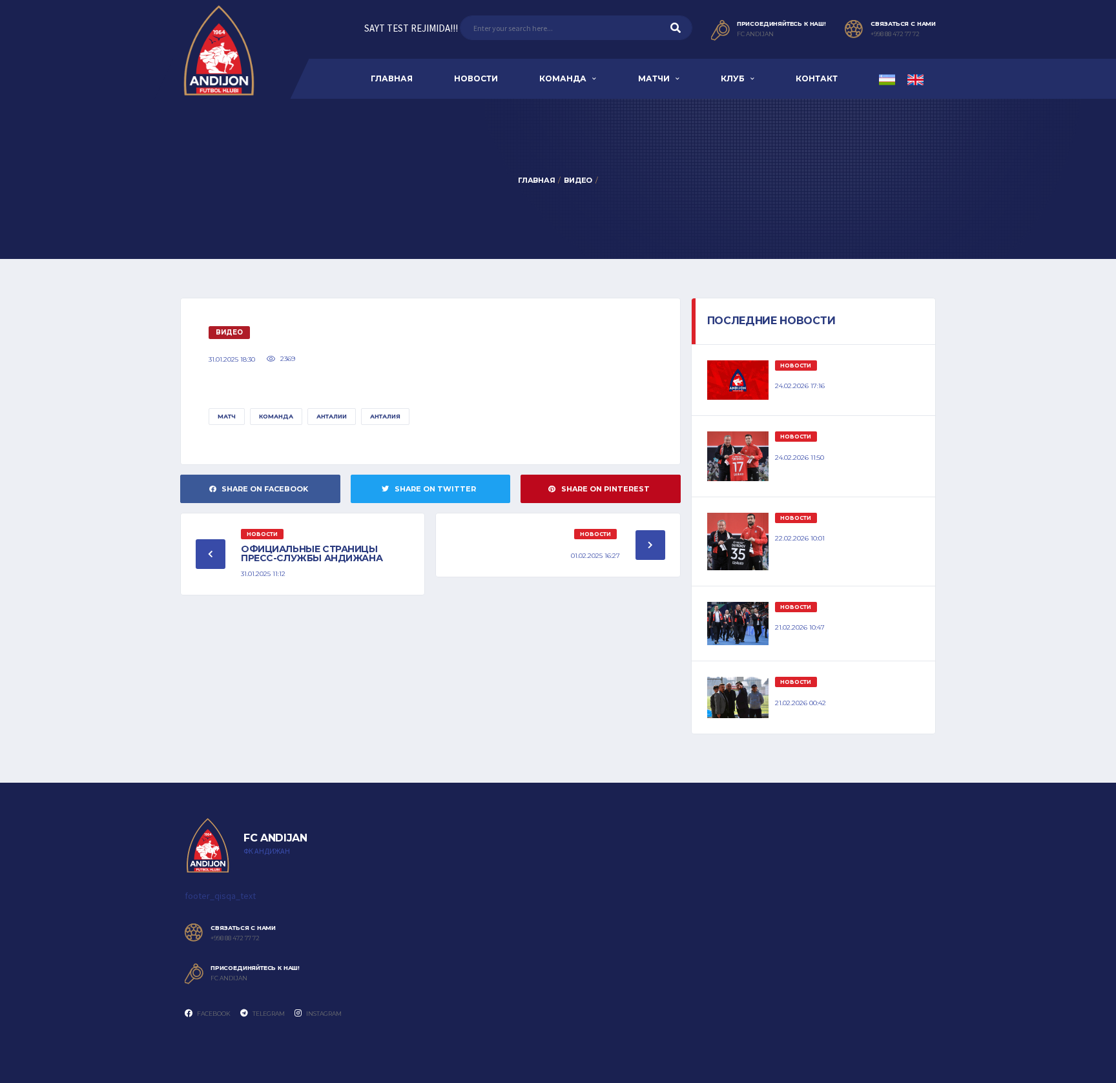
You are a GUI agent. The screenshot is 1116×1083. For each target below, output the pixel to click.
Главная (392, 78)
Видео (578, 180)
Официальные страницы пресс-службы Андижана (311, 553)
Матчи (654, 78)
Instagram (323, 1013)
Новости (476, 78)
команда (276, 416)
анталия (385, 416)
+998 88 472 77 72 (895, 34)
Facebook (213, 1013)
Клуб (733, 78)
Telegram (268, 1013)
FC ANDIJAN (755, 34)
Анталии (331, 416)
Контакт (817, 78)
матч (227, 416)
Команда (562, 78)
